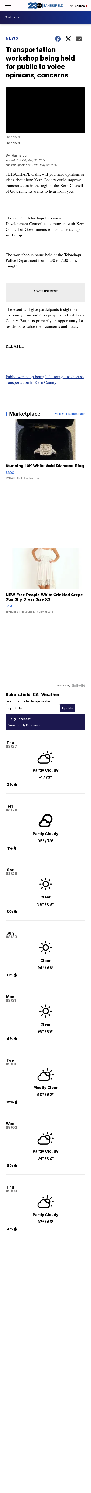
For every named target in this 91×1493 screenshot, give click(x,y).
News (12, 38)
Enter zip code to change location (29, 701)
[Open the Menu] (8, 5)
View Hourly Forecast (23, 725)
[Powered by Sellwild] (78, 685)
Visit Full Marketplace (70, 413)
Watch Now (77, 5)
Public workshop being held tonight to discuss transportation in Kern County (45, 379)
